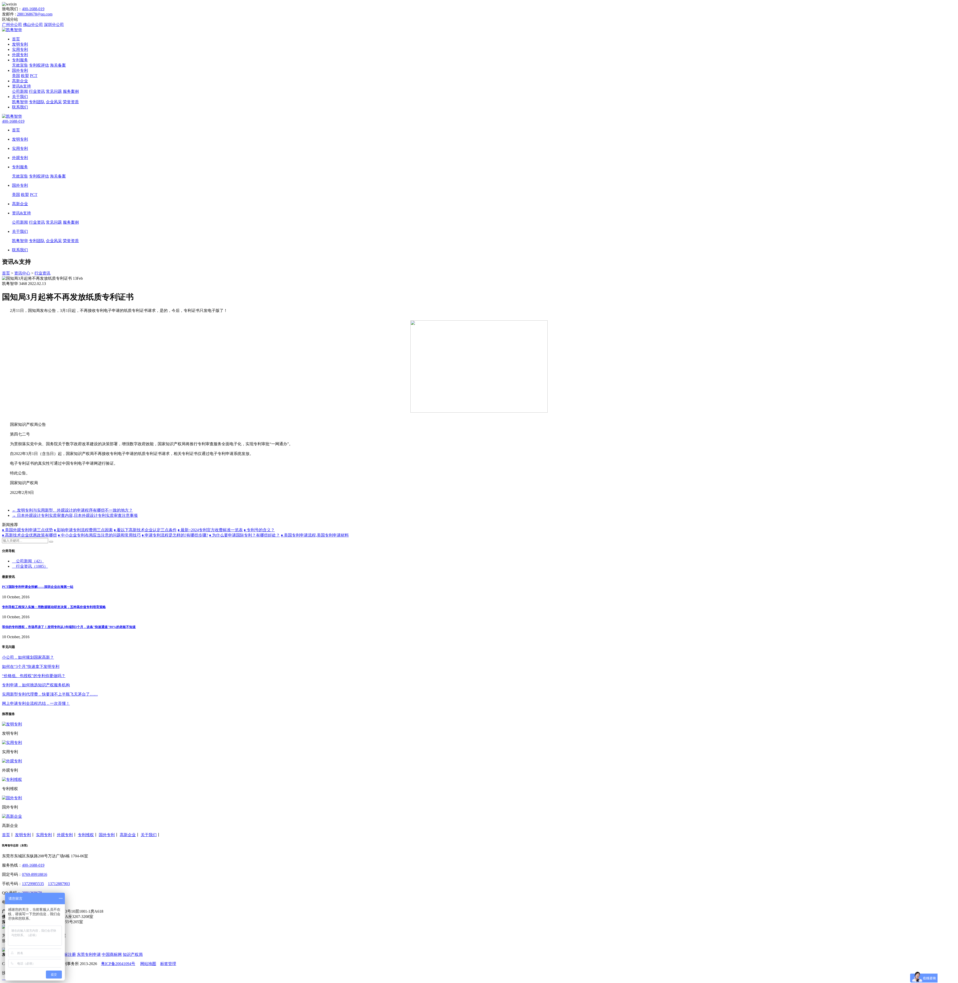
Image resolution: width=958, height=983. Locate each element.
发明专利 (20, 44)
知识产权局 (133, 954)
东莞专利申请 (89, 954)
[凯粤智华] (12, 30)
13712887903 (59, 884)
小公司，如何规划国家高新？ (28, 657)
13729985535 (33, 884)
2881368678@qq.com (34, 14)
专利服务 (20, 60)
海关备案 (58, 65)
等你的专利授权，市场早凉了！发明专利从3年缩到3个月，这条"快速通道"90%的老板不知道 (69, 627)
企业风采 (54, 102)
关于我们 (20, 96)
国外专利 (20, 70)
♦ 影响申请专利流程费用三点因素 (83, 530)
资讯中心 (22, 273)
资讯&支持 (21, 86)
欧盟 (25, 76)
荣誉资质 (71, 102)
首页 (16, 39)
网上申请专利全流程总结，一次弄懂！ (36, 703)
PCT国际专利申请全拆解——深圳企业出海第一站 (37, 587)
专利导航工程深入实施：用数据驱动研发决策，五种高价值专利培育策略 (54, 607)
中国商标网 (112, 954)
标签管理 (168, 964)
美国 (16, 76)
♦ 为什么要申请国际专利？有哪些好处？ (244, 535)
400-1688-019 (33, 9)
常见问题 (54, 91)
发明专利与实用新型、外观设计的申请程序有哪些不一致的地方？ (72, 510)
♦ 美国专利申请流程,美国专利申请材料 (315, 535)
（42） (30, 561)
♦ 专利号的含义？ (259, 530)
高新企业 (20, 81)
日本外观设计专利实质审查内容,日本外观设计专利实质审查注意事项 (75, 515)
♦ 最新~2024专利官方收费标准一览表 (210, 530)
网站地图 (148, 964)
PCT (33, 76)
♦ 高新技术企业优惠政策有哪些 (29, 535)
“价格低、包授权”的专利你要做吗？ (33, 676)
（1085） (32, 566)
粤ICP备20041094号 (118, 964)
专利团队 (37, 102)
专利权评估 (39, 65)
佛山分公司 (33, 24)
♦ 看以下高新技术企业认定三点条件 (145, 530)
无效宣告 (20, 65)
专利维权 (86, 835)
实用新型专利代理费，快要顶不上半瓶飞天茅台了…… (50, 694)
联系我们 (20, 107)
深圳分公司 (54, 24)
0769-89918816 (34, 874)
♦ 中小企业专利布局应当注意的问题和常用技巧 (99, 535)
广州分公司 (12, 24)
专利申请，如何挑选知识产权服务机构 (36, 685)
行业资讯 (37, 91)
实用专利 (20, 49)
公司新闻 (20, 91)
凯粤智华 (20, 102)
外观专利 (20, 55)
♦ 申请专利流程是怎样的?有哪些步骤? (175, 535)
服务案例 (71, 91)
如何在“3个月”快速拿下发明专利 (30, 666)
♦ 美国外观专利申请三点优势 (27, 530)
